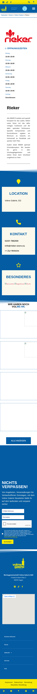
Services (6, 660)
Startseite (4, 15)
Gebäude (7, 652)
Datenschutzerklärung (10, 537)
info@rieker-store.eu (15, 245)
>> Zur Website (12, 250)
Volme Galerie (19, 15)
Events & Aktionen (9, 636)
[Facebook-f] (11, 2)
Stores (11, 15)
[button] (29, 2)
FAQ (5, 668)
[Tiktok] (7, 2)
